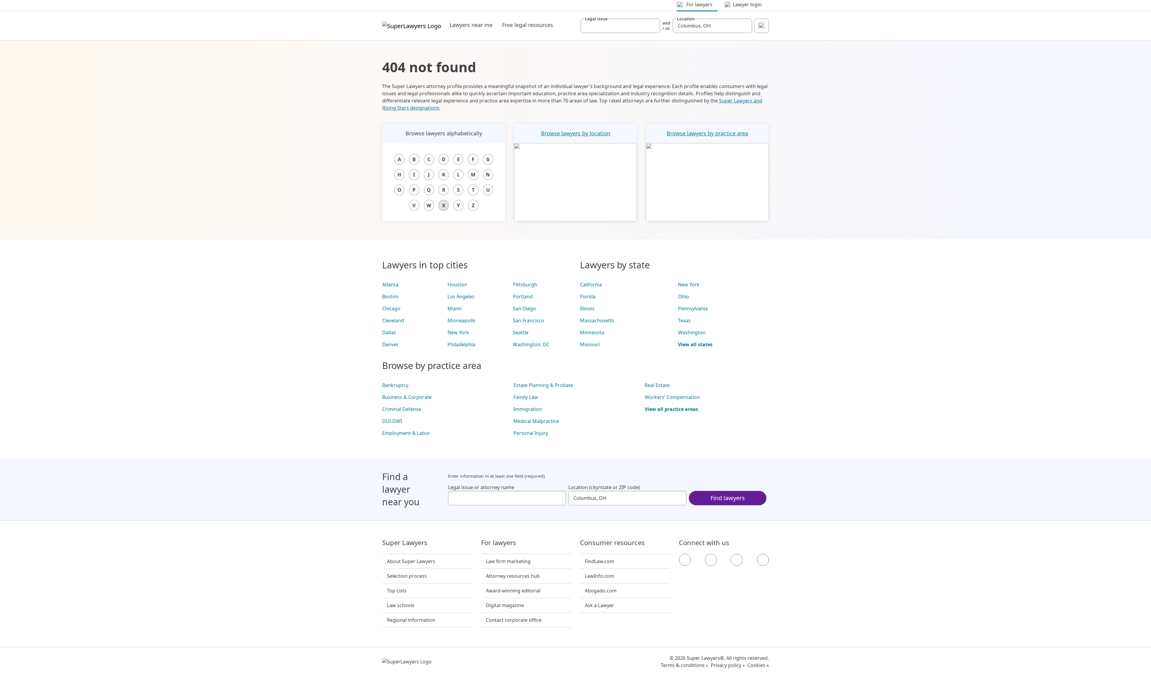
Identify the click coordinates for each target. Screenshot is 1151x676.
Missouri (590, 344)
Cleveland (393, 320)
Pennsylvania (693, 308)
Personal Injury (530, 433)
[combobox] (620, 26)
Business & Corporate (407, 397)
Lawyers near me (471, 24)
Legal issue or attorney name (481, 487)
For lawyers (498, 543)
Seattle (520, 332)
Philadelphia (461, 344)
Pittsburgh (525, 285)
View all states (695, 344)
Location (686, 19)
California (591, 285)
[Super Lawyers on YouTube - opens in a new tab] (737, 560)
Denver (390, 344)
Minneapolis (461, 320)
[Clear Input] (652, 25)
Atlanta (390, 285)
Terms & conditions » (684, 665)
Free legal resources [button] (527, 24)
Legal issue (596, 19)
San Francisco (528, 320)
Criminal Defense (401, 409)
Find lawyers (727, 498)
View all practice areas (671, 409)
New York (458, 332)
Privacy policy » (728, 665)
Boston (390, 297)
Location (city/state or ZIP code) (604, 487)
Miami (455, 308)
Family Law (525, 397)
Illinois (587, 308)
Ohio (683, 297)
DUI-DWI (392, 421)
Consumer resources (612, 543)
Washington (692, 332)
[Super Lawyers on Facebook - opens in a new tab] (685, 560)
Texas (684, 320)
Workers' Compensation (672, 397)
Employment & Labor (406, 433)
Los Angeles (461, 297)
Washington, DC (531, 344)
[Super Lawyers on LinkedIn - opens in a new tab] (763, 560)
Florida (588, 297)
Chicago (391, 308)
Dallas (389, 332)
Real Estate (657, 385)
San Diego (524, 308)
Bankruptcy (395, 385)
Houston (457, 285)
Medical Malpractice (536, 421)
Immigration (527, 409)
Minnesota (592, 332)
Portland (523, 297)
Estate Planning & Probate (543, 385)
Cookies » (758, 665)
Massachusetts (597, 320)
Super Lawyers (404, 543)
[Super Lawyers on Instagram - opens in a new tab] (711, 560)
